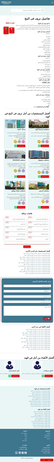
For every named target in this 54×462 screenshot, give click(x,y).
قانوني (48, 445)
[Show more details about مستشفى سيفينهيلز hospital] (39, 176)
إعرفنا (25, 431)
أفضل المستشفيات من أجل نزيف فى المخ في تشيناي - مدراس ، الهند (35, 259)
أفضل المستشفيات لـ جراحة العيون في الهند (41, 394)
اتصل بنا (24, 445)
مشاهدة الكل (27, 246)
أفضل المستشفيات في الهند (42, 388)
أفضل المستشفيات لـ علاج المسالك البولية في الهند (39, 401)
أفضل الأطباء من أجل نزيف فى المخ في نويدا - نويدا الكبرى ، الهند (36, 347)
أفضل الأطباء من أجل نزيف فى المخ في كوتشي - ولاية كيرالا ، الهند (35, 341)
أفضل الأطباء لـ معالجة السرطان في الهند (41, 423)
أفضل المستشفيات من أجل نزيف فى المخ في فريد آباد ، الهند (37, 260)
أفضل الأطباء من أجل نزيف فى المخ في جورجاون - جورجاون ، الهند (35, 338)
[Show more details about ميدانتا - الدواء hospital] (15, 146)
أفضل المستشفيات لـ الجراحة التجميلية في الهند (40, 404)
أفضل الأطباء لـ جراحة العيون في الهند (42, 414)
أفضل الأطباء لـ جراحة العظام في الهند (42, 420)
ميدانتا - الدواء (21, 129)
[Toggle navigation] (52, 2)
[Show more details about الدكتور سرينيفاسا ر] (43, 376)
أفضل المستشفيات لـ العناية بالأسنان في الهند (40, 406)
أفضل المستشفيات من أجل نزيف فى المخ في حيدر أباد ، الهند (36, 264)
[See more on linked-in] (20, 452)
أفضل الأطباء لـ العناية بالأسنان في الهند (42, 426)
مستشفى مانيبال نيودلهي (18, 190)
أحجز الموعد (11, 31)
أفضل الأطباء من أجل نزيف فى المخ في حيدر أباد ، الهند (38, 340)
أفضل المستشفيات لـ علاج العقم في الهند (41, 397)
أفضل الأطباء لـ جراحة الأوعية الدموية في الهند (40, 416)
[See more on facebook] (26, 452)
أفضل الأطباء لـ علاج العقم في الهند (42, 418)
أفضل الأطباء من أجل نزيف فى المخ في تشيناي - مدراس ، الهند (36, 334)
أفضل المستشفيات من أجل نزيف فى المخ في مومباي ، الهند (37, 267)
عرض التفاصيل (45, 145)
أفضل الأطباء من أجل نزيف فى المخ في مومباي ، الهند (38, 343)
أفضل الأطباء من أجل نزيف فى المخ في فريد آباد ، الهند (38, 336)
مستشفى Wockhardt (19, 160)
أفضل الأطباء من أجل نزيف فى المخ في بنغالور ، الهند (38, 331)
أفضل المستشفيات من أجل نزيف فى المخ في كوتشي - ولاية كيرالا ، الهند (34, 266)
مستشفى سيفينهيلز (43, 160)
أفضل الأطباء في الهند (44, 409)
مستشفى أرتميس (44, 190)
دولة (50, 289)
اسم (50, 283)
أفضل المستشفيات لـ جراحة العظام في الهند (41, 399)
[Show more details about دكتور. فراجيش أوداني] (9, 376)
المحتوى (47, 431)
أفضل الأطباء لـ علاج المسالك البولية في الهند (40, 421)
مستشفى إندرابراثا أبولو (42, 129)
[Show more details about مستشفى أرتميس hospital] (39, 207)
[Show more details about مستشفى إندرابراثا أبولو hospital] (39, 146)
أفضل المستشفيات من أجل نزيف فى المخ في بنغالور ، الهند (37, 255)
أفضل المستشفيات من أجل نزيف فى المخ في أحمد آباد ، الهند (36, 253)
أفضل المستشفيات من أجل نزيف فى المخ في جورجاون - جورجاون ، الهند (34, 262)
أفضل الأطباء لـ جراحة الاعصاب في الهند (41, 411)
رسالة (49, 304)
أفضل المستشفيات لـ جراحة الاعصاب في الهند (40, 391)
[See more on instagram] (23, 452)
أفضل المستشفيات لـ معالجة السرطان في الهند (40, 402)
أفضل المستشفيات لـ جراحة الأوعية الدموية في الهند (39, 396)
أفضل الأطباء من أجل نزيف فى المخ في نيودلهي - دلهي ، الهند (37, 345)
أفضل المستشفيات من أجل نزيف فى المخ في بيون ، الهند (37, 273)
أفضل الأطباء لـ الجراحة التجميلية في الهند (41, 425)
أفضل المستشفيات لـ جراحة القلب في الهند (41, 392)
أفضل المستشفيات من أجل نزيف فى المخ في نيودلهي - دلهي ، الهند (35, 269)
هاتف (49, 294)
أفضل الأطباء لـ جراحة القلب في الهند (42, 413)
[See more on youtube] (16, 452)
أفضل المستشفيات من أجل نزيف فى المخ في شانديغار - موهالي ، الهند (34, 257)
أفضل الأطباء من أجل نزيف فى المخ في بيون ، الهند (39, 349)
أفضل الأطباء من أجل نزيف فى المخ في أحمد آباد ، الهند (38, 329)
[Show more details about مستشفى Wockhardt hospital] (15, 176)
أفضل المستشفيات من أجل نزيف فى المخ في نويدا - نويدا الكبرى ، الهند (34, 271)
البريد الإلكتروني (47, 299)
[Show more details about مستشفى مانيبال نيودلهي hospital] (15, 207)
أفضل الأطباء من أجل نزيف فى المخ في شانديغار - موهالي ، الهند (36, 332)
